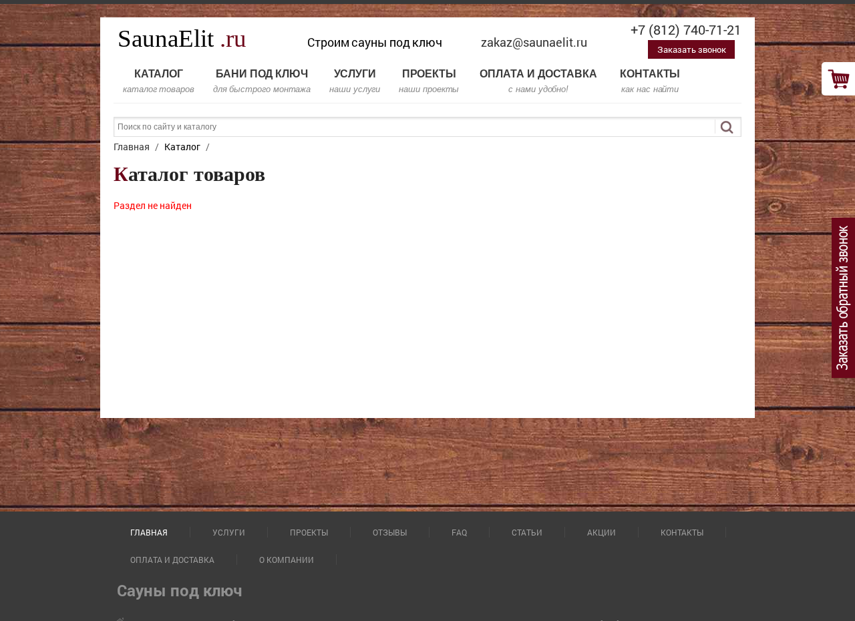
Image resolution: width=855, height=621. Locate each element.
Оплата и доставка (538, 81)
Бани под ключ (262, 81)
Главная (149, 532)
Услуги (354, 81)
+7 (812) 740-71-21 (686, 29)
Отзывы (390, 532)
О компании (286, 559)
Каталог (158, 81)
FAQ (459, 532)
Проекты (429, 81)
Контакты (650, 81)
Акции (601, 532)
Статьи (527, 532)
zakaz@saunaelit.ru (534, 42)
